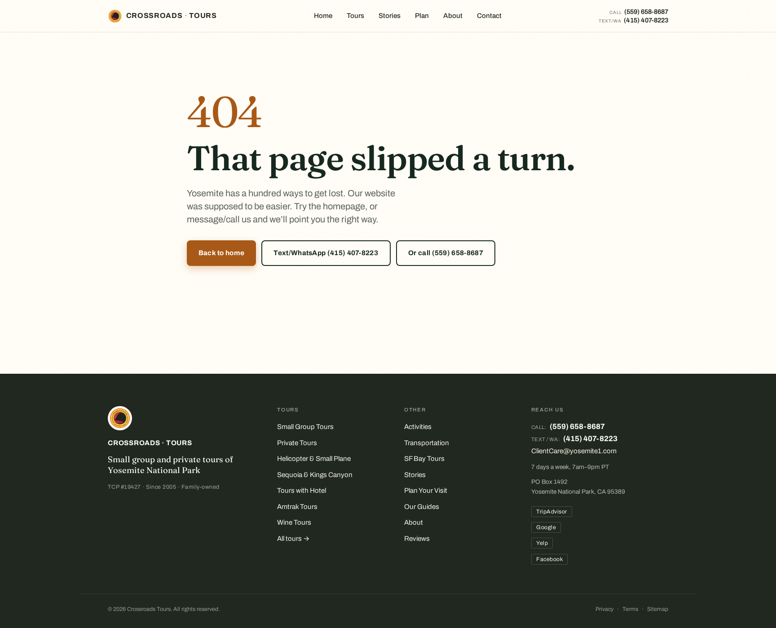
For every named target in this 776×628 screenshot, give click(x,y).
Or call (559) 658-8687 (445, 253)
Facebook (549, 559)
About (453, 15)
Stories (390, 15)
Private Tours (297, 443)
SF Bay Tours (424, 458)
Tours (355, 15)
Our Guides (421, 506)
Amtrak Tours (297, 506)
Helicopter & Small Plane (314, 458)
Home (323, 15)
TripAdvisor (551, 512)
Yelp (542, 543)
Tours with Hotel (301, 490)
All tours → (293, 538)
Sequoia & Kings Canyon (315, 474)
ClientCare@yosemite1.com (574, 451)
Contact (489, 15)
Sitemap (657, 609)
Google (546, 527)
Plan (422, 15)
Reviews (417, 538)
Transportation (426, 443)
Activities (418, 426)
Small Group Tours (305, 426)
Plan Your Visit (425, 490)
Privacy (604, 609)
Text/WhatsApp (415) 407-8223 (325, 253)
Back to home (221, 253)
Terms (630, 609)
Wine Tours (294, 522)
